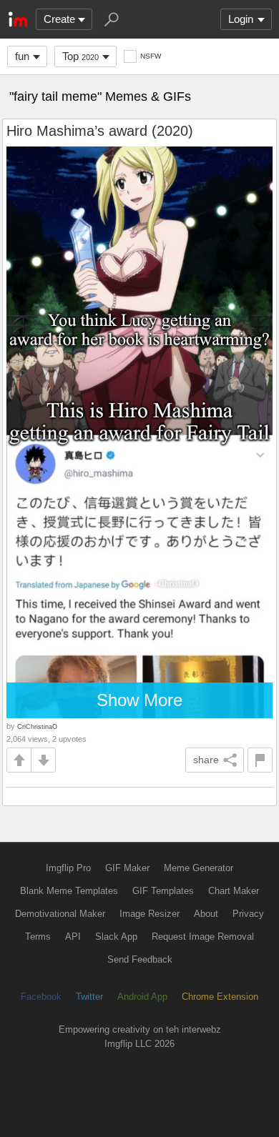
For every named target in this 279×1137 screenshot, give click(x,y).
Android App (142, 996)
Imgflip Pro (68, 868)
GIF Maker (127, 868)
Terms (38, 936)
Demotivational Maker (60, 913)
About (206, 913)
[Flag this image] (260, 760)
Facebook (41, 996)
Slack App (116, 936)
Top (80, 56)
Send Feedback (139, 959)
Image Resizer (149, 913)
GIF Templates (163, 890)
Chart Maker (233, 890)
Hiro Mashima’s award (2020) (99, 131)
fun (22, 56)
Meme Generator (198, 868)
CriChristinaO (37, 726)
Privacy (248, 913)
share (206, 759)
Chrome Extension (220, 996)
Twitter (89, 996)
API (73, 936)
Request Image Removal (203, 936)
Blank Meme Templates (69, 890)
